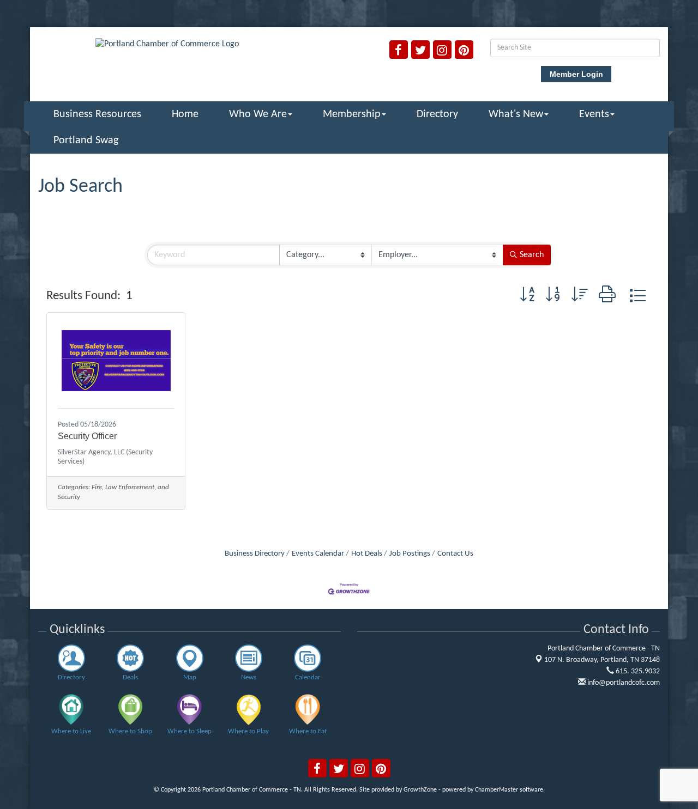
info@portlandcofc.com (623, 683)
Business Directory (255, 554)
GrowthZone (420, 790)
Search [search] (532, 255)
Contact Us (455, 554)
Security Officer (87, 436)
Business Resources (97, 114)
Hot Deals (366, 554)
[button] (527, 296)
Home (185, 114)
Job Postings (409, 554)
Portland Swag (85, 140)
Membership (352, 114)
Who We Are (258, 114)
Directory (437, 114)
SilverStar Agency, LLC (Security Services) (105, 457)
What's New (516, 114)
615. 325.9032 (637, 671)
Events (594, 114)
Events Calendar (318, 554)
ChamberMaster (496, 790)
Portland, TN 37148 (602, 660)
